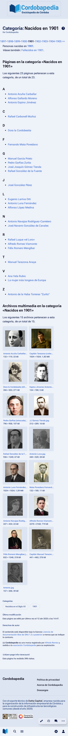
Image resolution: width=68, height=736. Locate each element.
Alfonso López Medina (21, 207)
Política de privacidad (48, 679)
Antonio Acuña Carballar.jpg (15, 353)
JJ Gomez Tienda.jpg (39, 420)
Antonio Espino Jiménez (22, 102)
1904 (52, 41)
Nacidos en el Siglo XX (15, 606)
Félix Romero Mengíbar (21, 248)
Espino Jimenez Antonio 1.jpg (42, 387)
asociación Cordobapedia (24, 645)
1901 (30, 46)
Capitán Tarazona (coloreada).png (42, 353)
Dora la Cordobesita (19, 130)
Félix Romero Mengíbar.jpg (15, 554)
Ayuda (63, 28)
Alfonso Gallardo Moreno (22, 98)
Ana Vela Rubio (17, 276)
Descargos (42, 690)
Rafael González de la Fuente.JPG (15, 454)
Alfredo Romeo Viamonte (22, 243)
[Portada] (34, 8)
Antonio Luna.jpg (37, 454)
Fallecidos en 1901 (32, 50)
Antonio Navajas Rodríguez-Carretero (29, 221)
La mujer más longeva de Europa (27, 280)
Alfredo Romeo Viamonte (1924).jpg (42, 521)
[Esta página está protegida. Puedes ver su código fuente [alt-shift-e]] (41, 721)
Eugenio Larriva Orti (19, 199)
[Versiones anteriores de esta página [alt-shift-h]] (48, 721)
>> (63, 41)
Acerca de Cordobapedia (50, 685)
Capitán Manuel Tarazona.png (42, 554)
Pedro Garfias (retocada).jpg (15, 420)
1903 (45, 41)
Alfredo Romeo (51, 643)
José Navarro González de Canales (28, 225)
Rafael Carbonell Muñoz (22, 116)
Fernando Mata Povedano (23, 144)
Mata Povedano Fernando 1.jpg (42, 487)
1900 (24, 41)
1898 (10, 41)
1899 (17, 41)
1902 (38, 41)
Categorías (8, 601)
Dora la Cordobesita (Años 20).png (15, 387)
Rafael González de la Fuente (25, 171)
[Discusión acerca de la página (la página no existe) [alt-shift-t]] (56, 721)
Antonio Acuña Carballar (22, 94)
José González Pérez (20, 185)
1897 (3, 41)
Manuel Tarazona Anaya (22, 262)
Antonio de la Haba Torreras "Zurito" (29, 294)
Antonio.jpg (8, 588)
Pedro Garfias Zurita (19, 162)
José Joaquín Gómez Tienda (24, 166)
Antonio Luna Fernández (22, 203)
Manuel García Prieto (20, 158)
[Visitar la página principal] (5, 731)
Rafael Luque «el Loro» (21, 239)
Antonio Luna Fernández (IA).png (15, 487)
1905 (59, 41)
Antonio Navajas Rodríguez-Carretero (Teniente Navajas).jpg (15, 521)
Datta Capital (35, 700)
